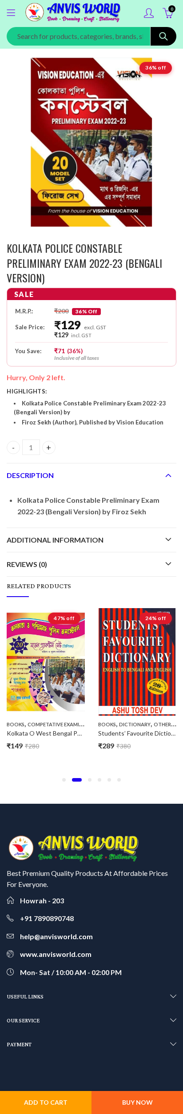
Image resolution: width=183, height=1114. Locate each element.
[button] (64, 780)
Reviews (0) (27, 564)
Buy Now (137, 1102)
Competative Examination (63, 724)
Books (15, 724)
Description (30, 475)
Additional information (55, 540)
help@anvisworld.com (56, 936)
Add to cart (46, 1102)
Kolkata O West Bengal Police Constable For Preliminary (85, 733)
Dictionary (135, 724)
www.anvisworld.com (56, 954)
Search (163, 36)
